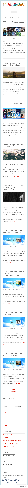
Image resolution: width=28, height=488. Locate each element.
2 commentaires (16, 79)
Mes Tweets (5, 401)
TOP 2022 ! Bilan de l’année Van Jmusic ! (11, 437)
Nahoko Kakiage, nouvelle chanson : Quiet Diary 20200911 (13, 188)
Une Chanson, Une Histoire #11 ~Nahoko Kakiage (13, 354)
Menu (14, 12)
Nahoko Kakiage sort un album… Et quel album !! (12, 64)
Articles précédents (14, 390)
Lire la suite (22, 54)
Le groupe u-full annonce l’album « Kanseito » (13, 440)
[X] (4, 425)
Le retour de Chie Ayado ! (8, 446)
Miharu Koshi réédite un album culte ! (11, 443)
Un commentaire (16, 38)
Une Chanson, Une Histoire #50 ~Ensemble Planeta (13, 231)
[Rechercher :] (9, 406)
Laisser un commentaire (18, 120)
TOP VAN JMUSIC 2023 (8, 435)
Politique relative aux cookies (12, 482)
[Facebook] (6, 425)
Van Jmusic (6, 413)
